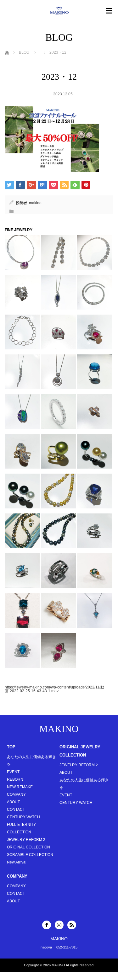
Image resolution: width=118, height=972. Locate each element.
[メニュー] (109, 11)
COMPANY (16, 794)
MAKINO (59, 729)
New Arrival (16, 862)
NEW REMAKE (20, 787)
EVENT (13, 772)
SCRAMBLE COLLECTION (30, 854)
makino (35, 203)
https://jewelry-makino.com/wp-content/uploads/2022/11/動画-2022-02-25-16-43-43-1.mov (54, 689)
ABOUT (13, 802)
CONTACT (16, 809)
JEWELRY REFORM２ (26, 839)
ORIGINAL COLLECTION (28, 847)
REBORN (15, 779)
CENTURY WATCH (23, 817)
